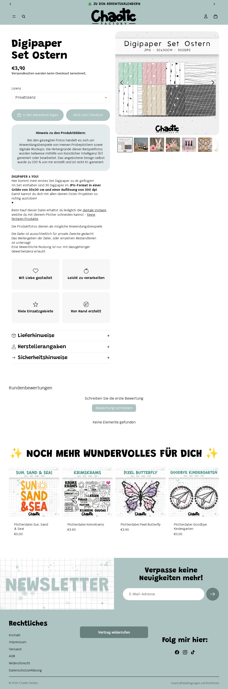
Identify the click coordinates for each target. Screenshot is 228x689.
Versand (15, 649)
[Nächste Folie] (214, 83)
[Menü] (14, 16)
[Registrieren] (212, 594)
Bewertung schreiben (114, 408)
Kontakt (14, 635)
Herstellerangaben (42, 347)
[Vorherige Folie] (120, 83)
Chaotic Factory (28, 683)
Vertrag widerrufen (114, 632)
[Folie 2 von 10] (141, 145)
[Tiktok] (192, 652)
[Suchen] (23, 16)
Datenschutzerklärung (25, 670)
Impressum (17, 642)
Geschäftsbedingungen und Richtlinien (195, 683)
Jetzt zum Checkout (88, 115)
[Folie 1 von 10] (125, 145)
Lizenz (16, 88)
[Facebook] (177, 652)
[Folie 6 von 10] (205, 145)
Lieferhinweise (36, 335)
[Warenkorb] (215, 16)
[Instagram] (185, 652)
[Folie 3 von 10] (157, 145)
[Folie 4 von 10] (173, 145)
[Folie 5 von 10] (189, 145)
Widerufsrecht (19, 663)
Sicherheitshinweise (42, 357)
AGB (12, 656)
